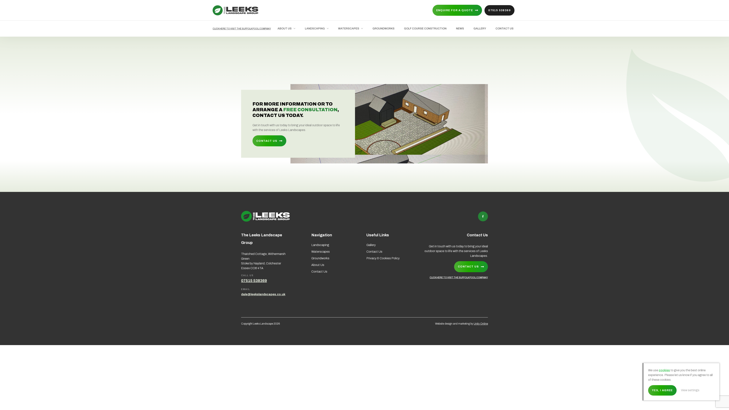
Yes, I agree (662, 390)
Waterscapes (348, 28)
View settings (690, 390)
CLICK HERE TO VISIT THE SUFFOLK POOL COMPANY (242, 28)
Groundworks (383, 28)
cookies (664, 370)
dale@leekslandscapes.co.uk (263, 294)
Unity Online (481, 323)
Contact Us (504, 28)
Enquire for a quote (454, 10)
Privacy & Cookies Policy (383, 258)
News (460, 28)
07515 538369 (499, 10)
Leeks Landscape (235, 10)
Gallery (479, 28)
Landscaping (315, 28)
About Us (285, 28)
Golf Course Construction (425, 28)
